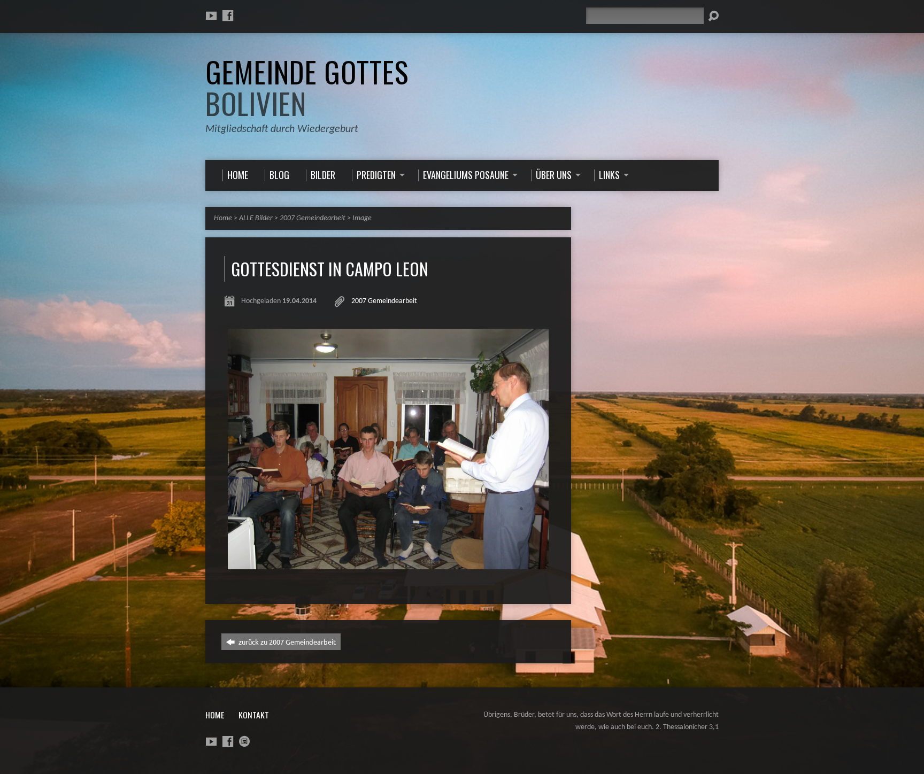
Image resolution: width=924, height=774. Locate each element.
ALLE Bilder (256, 218)
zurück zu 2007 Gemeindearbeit (286, 641)
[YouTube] (211, 15)
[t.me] (244, 741)
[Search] (713, 16)
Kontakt (253, 714)
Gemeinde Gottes (307, 87)
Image (362, 218)
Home (223, 218)
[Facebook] (227, 15)
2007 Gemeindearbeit (312, 218)
